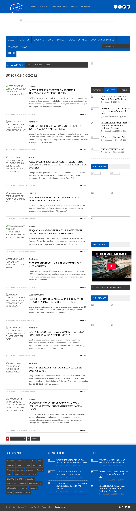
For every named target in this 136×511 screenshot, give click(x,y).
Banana (40, 470)
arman (20, 470)
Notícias (38, 65)
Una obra (21, 461)
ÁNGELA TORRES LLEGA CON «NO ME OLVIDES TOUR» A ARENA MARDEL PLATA (55, 128)
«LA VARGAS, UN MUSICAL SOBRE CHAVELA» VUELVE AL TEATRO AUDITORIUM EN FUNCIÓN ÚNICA (55, 406)
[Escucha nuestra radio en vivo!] (96, 5)
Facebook (97, 90)
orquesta (29, 470)
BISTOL (10, 479)
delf (24, 474)
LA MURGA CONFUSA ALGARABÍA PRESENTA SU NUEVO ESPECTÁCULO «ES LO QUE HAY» (56, 301)
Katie (19, 465)
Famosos (13, 47)
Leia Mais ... (84, 114)
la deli (9, 492)
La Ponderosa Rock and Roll (113, 137)
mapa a (33, 488)
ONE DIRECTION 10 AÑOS (112, 149)
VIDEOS (74, 6)
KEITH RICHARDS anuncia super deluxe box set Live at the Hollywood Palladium (115, 125)
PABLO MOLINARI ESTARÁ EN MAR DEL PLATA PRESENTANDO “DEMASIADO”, (54, 199)
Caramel (10, 461)
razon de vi (11, 483)
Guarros (10, 470)
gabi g (16, 474)
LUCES (32, 461)
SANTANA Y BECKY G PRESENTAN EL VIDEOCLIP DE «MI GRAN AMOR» (71, 486)
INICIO (33, 6)
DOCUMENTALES (78, 39)
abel (39, 461)
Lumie (24, 488)
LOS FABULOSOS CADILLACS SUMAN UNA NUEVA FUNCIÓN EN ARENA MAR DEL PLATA (57, 333)
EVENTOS (24, 39)
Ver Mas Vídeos (115, 287)
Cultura (39, 39)
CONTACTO (85, 6)
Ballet (12, 39)
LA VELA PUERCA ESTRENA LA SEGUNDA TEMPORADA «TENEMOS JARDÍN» (52, 92)
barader (10, 465)
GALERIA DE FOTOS (59, 6)
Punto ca (32, 474)
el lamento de (13, 488)
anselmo (18, 492)
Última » (35, 438)
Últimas (123, 90)
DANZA (61, 39)
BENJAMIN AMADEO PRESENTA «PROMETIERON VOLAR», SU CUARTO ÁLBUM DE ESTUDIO (55, 232)
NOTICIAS (44, 6)
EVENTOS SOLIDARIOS (102, 39)
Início (29, 65)
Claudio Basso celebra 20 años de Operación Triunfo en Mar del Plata (115, 111)
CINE (50, 39)
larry (9, 474)
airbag (27, 465)
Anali (28, 492)
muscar (23, 483)
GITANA (20, 479)
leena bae (37, 465)
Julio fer (30, 479)
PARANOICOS (35, 483)
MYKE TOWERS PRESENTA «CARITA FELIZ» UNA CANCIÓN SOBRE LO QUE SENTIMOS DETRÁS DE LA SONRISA (58, 164)
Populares (110, 90)
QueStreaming (60, 507)
